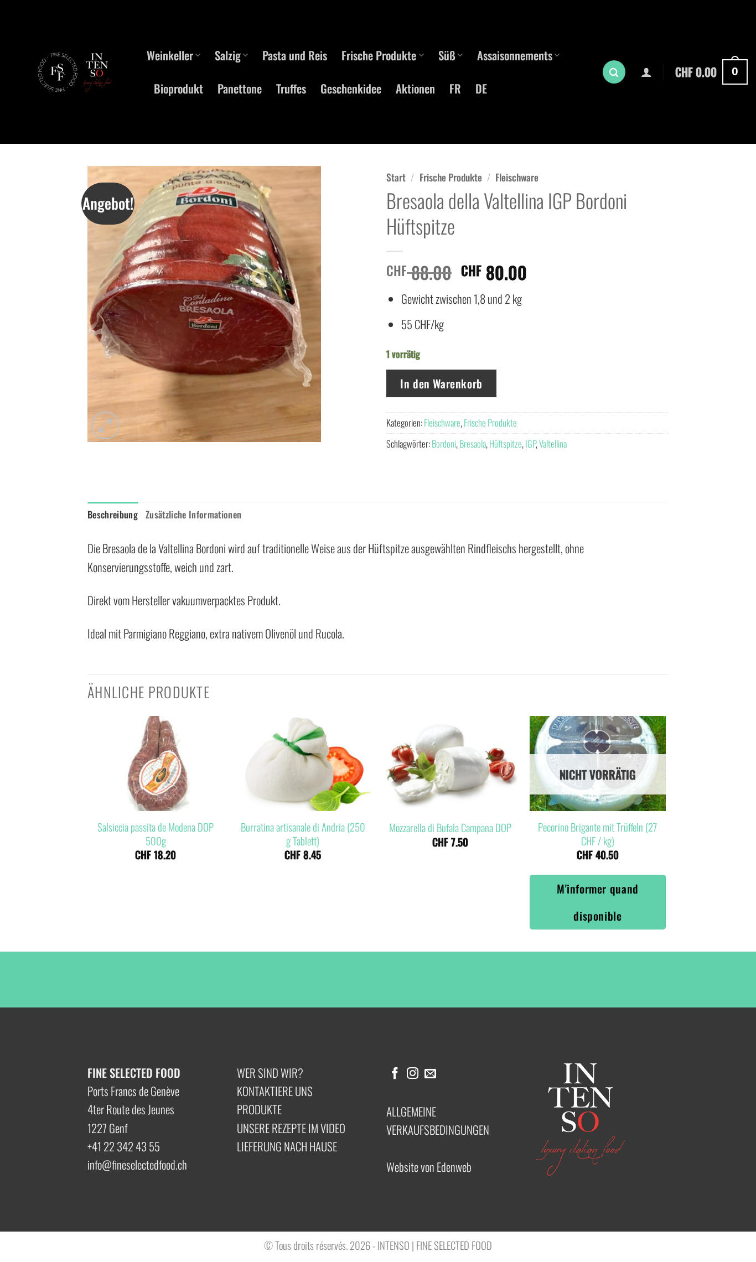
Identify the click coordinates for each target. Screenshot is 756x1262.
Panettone (240, 88)
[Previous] (88, 833)
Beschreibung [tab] (112, 514)
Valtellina (553, 443)
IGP (530, 443)
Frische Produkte (378, 55)
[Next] (665, 833)
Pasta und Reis (294, 55)
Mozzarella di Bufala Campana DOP (450, 827)
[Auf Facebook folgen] (395, 1074)
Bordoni (444, 443)
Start (396, 177)
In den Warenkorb (441, 383)
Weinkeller (170, 55)
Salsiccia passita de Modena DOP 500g (155, 834)
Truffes (291, 88)
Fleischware (516, 177)
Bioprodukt (178, 88)
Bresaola (472, 443)
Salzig (228, 55)
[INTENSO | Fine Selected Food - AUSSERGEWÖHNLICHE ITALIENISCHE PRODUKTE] (80, 72)
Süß (446, 55)
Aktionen (415, 88)
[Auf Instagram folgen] (412, 1074)
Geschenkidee (350, 88)
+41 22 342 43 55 (123, 1146)
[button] (614, 72)
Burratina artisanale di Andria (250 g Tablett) (303, 834)
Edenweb (454, 1166)
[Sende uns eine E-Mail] (430, 1074)
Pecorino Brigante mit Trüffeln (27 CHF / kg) (597, 834)
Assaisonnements (514, 55)
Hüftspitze (505, 443)
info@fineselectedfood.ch (137, 1164)
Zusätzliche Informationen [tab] (193, 514)
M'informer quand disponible (598, 901)
